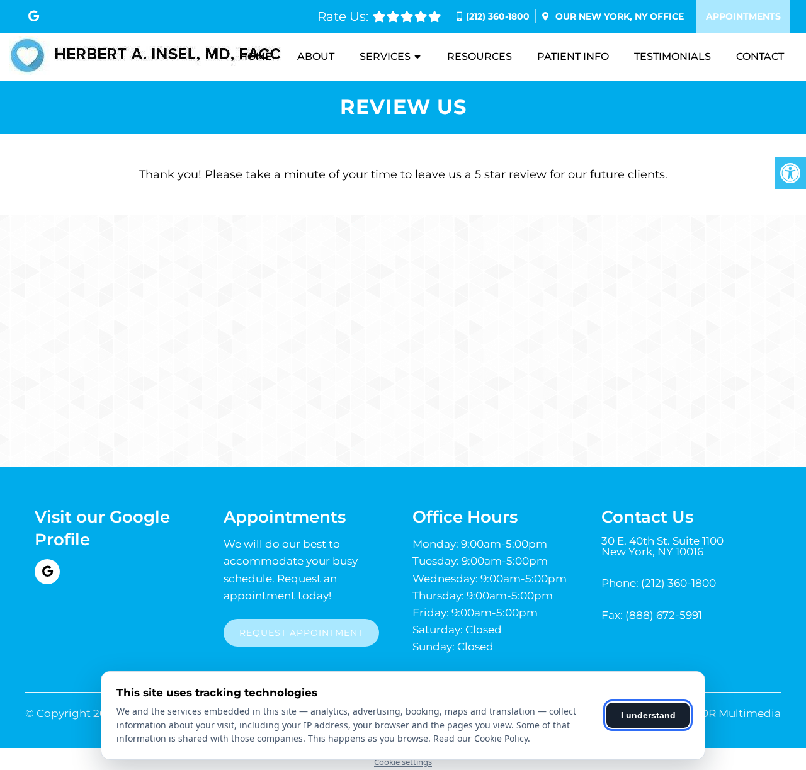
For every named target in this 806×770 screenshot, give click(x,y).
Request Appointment (301, 632)
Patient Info (573, 56)
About (315, 56)
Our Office (618, 16)
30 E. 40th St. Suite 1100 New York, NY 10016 (662, 546)
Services (385, 56)
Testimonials (672, 56)
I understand (648, 715)
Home (255, 56)
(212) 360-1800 (498, 16)
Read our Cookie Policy (480, 738)
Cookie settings (403, 761)
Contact (760, 56)
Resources (479, 56)
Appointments (743, 16)
